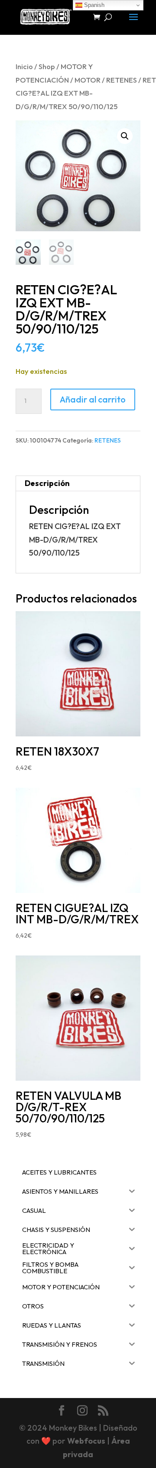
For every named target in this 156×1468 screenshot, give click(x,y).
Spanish (93, 5)
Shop (47, 66)
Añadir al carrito (93, 399)
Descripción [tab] (47, 483)
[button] (125, 136)
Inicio (24, 66)
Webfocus (86, 1441)
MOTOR (88, 79)
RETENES (121, 79)
